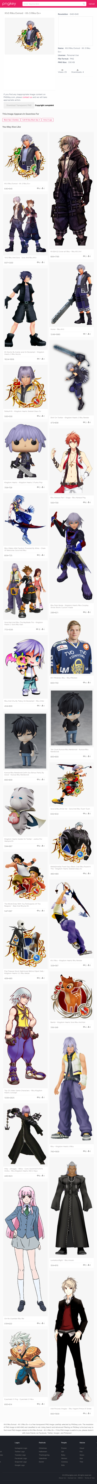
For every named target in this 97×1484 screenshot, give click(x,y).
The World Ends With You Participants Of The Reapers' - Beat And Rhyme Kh (22, 905)
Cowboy (64, 1462)
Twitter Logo (20, 1452)
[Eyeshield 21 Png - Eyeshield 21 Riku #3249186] (25, 1363)
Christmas (43, 1448)
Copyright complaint (44, 105)
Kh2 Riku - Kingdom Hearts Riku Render (66, 960)
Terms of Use (90, 1478)
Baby (63, 1455)
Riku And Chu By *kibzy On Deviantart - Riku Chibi (24, 701)
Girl (62, 1452)
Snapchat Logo (21, 1462)
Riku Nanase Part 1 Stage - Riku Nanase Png (68, 498)
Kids (63, 1465)
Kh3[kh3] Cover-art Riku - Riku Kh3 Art (66, 251)
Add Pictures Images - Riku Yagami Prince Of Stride (71, 1409)
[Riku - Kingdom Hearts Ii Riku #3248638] (71, 1088)
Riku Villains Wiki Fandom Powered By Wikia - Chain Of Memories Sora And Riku (24, 549)
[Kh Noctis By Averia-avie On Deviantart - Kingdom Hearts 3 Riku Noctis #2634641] (25, 309)
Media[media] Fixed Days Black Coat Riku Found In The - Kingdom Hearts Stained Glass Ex (71, 868)
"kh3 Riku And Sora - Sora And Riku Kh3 (20, 258)
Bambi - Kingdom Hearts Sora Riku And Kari (68, 1022)
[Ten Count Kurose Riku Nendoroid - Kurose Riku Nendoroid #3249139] (71, 718)
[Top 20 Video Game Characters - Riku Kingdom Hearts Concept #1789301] (25, 1036)
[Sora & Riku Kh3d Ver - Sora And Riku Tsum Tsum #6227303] (71, 784)
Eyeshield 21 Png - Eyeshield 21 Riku (19, 1399)
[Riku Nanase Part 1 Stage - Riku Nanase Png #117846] (71, 461)
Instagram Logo (21, 1448)
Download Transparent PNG (19, 105)
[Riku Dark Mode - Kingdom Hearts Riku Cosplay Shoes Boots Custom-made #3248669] (71, 555)
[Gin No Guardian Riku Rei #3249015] (25, 1249)
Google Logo (20, 1465)
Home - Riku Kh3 (57, 329)
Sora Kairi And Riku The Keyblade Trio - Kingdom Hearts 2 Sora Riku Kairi (23, 623)
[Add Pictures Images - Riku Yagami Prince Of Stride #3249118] (71, 1338)
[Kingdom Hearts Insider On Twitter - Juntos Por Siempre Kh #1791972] (25, 811)
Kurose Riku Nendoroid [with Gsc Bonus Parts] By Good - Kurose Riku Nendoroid (24, 774)
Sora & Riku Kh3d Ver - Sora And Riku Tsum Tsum (70, 809)
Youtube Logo (20, 1455)
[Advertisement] (29, 72)
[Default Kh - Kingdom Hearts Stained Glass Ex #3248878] (25, 387)
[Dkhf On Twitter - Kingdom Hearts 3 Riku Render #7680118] (71, 377)
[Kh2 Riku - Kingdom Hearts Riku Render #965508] (71, 918)
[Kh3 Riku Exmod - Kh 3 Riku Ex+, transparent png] (29, 36)
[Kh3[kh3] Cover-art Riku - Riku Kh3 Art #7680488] (71, 190)
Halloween (43, 1452)
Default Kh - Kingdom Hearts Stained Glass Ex (22, 411)
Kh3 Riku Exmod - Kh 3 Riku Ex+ (17, 184)
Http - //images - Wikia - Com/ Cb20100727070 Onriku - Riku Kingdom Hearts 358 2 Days (23, 1170)
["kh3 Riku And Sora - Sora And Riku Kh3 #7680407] (25, 224)
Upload (92, 4)
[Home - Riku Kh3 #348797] (71, 294)
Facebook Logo (21, 1458)
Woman (64, 1458)
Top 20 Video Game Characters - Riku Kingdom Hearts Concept (23, 1092)
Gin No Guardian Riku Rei (14, 1319)
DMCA (80, 1478)
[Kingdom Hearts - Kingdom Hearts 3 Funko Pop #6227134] (25, 451)
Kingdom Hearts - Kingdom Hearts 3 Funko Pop (23, 482)
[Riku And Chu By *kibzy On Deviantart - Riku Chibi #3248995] (25, 667)
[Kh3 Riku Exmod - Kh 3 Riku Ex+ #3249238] (25, 156)
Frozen (64, 1448)
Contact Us (72, 1478)
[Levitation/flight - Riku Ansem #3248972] (71, 1207)
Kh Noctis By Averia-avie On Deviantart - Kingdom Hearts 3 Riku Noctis (24, 353)
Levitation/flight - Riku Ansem (62, 1260)
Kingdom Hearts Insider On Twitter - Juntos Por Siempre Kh (23, 840)
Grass (82, 1455)
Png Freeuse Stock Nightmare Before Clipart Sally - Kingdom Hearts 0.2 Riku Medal (24, 972)
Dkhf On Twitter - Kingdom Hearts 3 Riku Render (70, 418)
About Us (62, 1478)
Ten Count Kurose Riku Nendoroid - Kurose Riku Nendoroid (69, 750)
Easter (41, 1462)
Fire (81, 1452)
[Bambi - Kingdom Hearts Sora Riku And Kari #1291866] (71, 995)
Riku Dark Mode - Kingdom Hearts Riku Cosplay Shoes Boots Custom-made (69, 606)
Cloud (82, 1448)
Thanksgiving (44, 1455)
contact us (27, 97)
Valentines (43, 1458)
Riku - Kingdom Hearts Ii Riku (62, 1146)
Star (81, 1458)
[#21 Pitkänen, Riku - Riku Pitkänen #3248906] (71, 647)
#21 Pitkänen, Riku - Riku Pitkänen (64, 678)
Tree (81, 1462)
